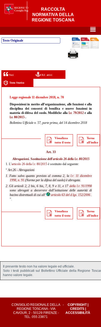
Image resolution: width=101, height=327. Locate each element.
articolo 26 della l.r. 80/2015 (71, 159)
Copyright (77, 305)
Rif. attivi (46, 74)
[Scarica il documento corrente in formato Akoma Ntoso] (94, 47)
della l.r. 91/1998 (80, 186)
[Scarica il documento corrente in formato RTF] (76, 47)
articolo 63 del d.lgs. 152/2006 (70, 195)
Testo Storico (16, 82)
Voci (11, 74)
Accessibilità (77, 313)
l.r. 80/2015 (17, 117)
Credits (77, 309)
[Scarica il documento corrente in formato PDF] (85, 47)
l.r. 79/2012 (76, 113)
